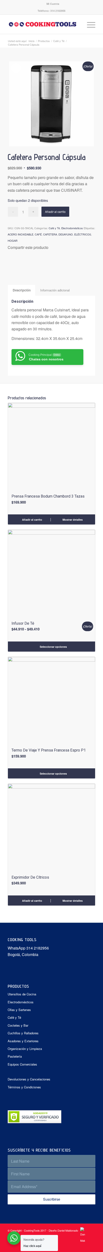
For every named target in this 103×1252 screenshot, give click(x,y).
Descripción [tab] (22, 290)
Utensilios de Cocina (22, 994)
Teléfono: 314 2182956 (51, 10)
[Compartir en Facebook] (9, 265)
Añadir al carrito (55, 212)
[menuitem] (53, 3)
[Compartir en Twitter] (12, 265)
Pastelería (15, 1056)
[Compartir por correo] (21, 265)
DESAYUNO (65, 234)
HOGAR (12, 240)
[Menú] (88, 24)
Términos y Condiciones (24, 1087)
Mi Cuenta (52, 4)
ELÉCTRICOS (82, 234)
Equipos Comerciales (22, 1064)
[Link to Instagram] (91, 1246)
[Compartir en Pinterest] (15, 265)
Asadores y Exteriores (23, 1041)
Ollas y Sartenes (19, 1009)
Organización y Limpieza (25, 1048)
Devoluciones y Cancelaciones (29, 1079)
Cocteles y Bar (18, 1025)
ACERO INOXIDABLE (20, 234)
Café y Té (54, 228)
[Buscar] (77, 24)
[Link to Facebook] (84, 1246)
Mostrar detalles (72, 519)
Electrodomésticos (72, 228)
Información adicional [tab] (55, 290)
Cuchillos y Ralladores (23, 1033)
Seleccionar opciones (53, 646)
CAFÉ (38, 234)
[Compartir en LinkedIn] (18, 265)
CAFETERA (50, 234)
